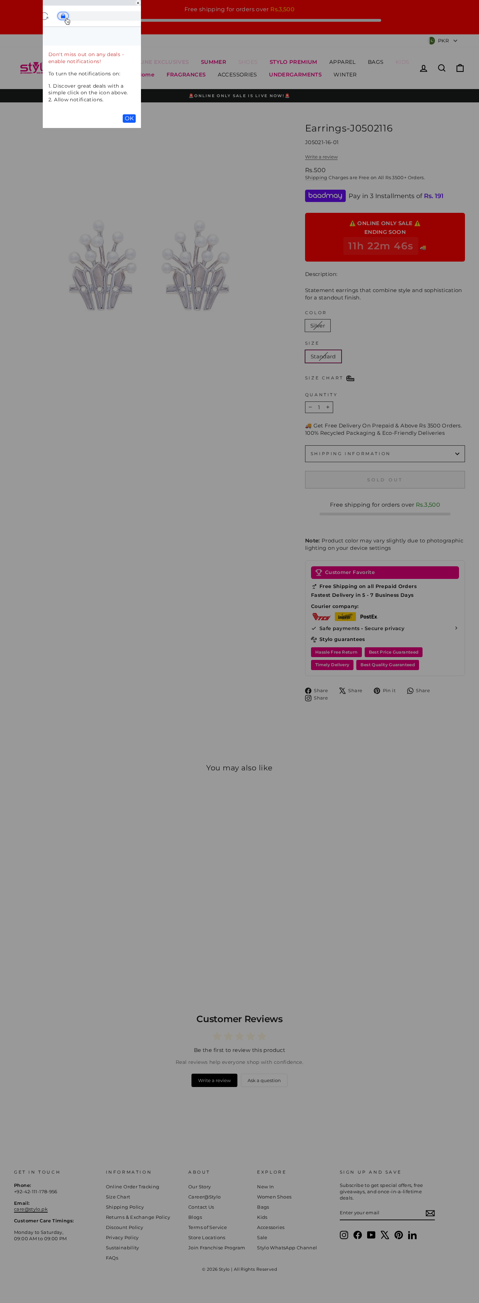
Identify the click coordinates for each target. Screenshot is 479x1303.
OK (129, 118)
